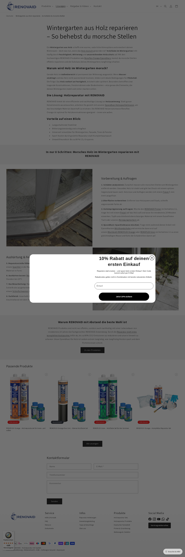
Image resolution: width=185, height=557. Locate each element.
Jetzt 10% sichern (124, 296)
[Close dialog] (152, 258)
